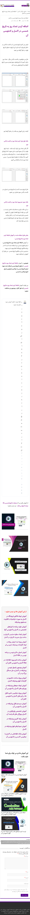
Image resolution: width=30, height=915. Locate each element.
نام (27, 872)
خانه (29, 12)
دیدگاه (26, 856)
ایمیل (26, 878)
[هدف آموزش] (15, 6)
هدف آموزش (24, 21)
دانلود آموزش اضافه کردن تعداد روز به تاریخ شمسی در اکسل (21, 376)
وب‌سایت (26, 883)
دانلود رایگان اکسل (22, 12)
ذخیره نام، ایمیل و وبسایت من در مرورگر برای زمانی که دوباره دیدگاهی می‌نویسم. (16, 890)
